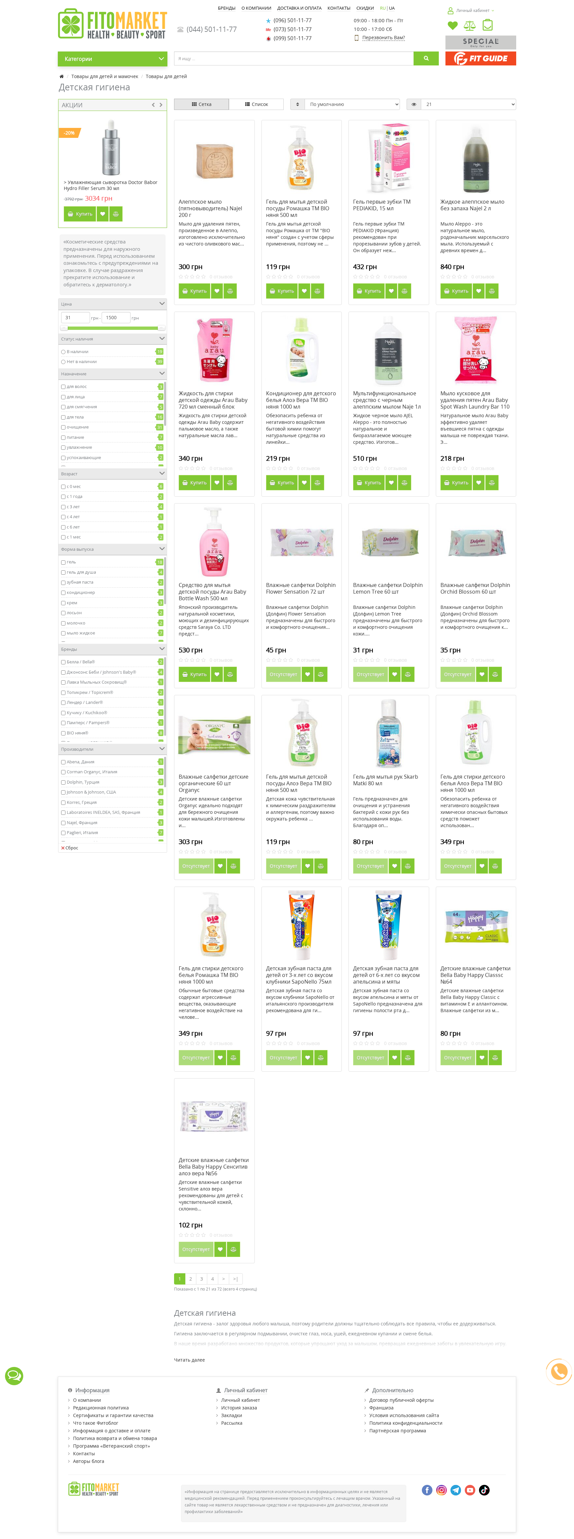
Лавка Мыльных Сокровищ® (97, 682)
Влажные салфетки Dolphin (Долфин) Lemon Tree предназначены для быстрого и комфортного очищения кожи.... (387, 620)
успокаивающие (84, 457)
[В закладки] (103, 214)
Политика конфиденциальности (405, 1423)
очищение (78, 427)
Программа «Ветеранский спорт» (111, 1446)
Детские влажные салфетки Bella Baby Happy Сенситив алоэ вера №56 (214, 1167)
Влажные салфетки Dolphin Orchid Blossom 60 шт (475, 588)
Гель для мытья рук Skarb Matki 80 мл (385, 780)
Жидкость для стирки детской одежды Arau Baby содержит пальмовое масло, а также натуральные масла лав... (212, 425)
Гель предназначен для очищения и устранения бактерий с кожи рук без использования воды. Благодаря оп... (381, 812)
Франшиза (381, 1407)
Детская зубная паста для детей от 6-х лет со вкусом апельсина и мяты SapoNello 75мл (386, 978)
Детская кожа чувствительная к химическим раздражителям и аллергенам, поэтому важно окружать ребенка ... (300, 809)
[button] (487, 26)
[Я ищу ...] (426, 58)
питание (75, 437)
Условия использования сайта (404, 1415)
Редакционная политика (101, 1407)
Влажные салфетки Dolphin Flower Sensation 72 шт (301, 588)
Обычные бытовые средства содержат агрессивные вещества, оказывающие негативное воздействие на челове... (211, 1003)
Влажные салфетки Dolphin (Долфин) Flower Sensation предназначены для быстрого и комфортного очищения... (300, 617)
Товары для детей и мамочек (104, 76)
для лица (76, 397)
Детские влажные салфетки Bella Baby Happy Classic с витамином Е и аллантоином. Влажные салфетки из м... (474, 1000)
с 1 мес (74, 537)
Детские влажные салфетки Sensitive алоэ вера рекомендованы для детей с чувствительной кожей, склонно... (211, 1195)
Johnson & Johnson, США (91, 792)
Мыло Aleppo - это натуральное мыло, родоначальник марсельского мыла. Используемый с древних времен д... (474, 237)
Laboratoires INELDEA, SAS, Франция (103, 812)
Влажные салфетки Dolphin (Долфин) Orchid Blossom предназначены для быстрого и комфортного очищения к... (475, 617)
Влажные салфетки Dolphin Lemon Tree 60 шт (388, 588)
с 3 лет (73, 507)
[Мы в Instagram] (441, 1490)
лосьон (74, 613)
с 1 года (74, 496)
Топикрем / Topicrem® (90, 692)
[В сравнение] (116, 214)
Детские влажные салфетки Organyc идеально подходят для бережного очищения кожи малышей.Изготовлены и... (212, 812)
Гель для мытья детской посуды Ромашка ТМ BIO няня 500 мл (297, 208)
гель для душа (81, 572)
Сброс (71, 848)
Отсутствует (283, 674)
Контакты (84, 1453)
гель (71, 562)
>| (236, 1279)
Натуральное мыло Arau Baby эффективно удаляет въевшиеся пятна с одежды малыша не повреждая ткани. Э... (474, 428)
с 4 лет (73, 517)
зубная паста (80, 582)
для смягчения (82, 407)
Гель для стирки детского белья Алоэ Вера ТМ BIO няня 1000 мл (472, 783)
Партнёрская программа (397, 1430)
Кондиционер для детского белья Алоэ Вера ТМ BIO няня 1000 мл (301, 400)
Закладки (231, 1415)
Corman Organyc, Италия (92, 772)
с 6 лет (73, 527)
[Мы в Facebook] (427, 1490)
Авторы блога (88, 1461)
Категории (78, 58)
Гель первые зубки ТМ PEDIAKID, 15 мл (382, 205)
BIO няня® (77, 733)
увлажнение (79, 447)
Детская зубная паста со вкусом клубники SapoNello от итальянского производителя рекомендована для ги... (300, 1000)
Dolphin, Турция (83, 782)
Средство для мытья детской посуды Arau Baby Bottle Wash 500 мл (212, 592)
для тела (75, 417)
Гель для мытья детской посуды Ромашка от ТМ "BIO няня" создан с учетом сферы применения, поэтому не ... (300, 234)
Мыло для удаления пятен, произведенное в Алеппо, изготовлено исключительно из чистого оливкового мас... (212, 234)
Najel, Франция (82, 822)
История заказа (239, 1407)
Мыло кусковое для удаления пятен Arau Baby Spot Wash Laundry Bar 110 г (475, 403)
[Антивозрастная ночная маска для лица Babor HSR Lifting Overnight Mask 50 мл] (112, 145)
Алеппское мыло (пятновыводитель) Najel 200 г (210, 208)
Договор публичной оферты (401, 1400)
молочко (76, 623)
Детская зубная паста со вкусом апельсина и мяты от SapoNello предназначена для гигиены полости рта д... (388, 1000)
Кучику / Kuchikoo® (87, 713)
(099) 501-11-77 (291, 38)
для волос (77, 386)
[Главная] (61, 76)
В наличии (77, 351)
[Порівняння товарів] (470, 26)
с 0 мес (74, 486)
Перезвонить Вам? (383, 37)
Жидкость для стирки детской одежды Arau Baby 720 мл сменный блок (213, 400)
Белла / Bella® (81, 662)
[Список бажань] (452, 26)
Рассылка (231, 1423)
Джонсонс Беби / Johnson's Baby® (101, 672)
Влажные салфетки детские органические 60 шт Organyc (213, 783)
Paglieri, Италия (82, 832)
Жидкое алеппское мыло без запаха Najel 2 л (472, 205)
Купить (82, 214)
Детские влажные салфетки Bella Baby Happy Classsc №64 (475, 975)
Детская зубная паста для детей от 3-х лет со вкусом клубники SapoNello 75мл (299, 975)
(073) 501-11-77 (291, 29)
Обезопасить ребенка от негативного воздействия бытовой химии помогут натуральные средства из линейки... (295, 428)
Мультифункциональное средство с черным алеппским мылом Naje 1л (387, 400)
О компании (87, 1400)
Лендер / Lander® (85, 702)
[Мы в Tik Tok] (484, 1490)
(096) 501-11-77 (291, 20)
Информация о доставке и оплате (111, 1430)
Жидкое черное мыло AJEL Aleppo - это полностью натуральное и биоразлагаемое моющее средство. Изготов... (383, 428)
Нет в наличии (82, 361)
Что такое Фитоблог (95, 1423)
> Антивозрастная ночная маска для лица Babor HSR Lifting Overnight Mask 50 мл (112, 185)
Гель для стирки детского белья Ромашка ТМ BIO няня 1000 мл (211, 975)
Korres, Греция (82, 802)
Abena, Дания (80, 762)
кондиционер (81, 592)
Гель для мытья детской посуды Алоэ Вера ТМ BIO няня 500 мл (299, 783)
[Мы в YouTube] (470, 1490)
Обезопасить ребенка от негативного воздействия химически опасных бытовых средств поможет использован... (474, 812)
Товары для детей (166, 76)
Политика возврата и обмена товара (115, 1438)
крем (72, 603)
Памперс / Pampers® (88, 722)
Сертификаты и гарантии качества (113, 1415)
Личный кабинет (240, 1400)
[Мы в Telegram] (455, 1490)
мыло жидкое (81, 633)
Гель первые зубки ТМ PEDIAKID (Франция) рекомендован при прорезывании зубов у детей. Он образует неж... (387, 237)
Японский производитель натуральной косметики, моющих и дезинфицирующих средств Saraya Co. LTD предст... (214, 620)
